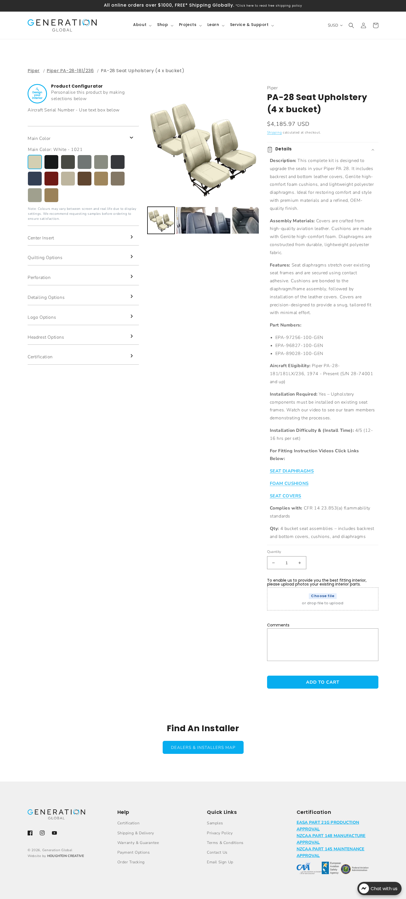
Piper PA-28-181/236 (70, 70)
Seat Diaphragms (292, 471)
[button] (142, 25)
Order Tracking (131, 862)
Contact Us (217, 852)
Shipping (274, 132)
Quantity (274, 551)
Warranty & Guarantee (138, 842)
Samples (215, 823)
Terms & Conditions (225, 842)
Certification (128, 823)
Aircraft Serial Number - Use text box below (74, 110)
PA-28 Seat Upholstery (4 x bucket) (142, 70)
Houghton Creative (65, 856)
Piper (34, 70)
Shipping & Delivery (135, 833)
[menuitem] (161, 220)
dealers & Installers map (203, 747)
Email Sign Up (220, 862)
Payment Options (133, 852)
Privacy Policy (220, 833)
